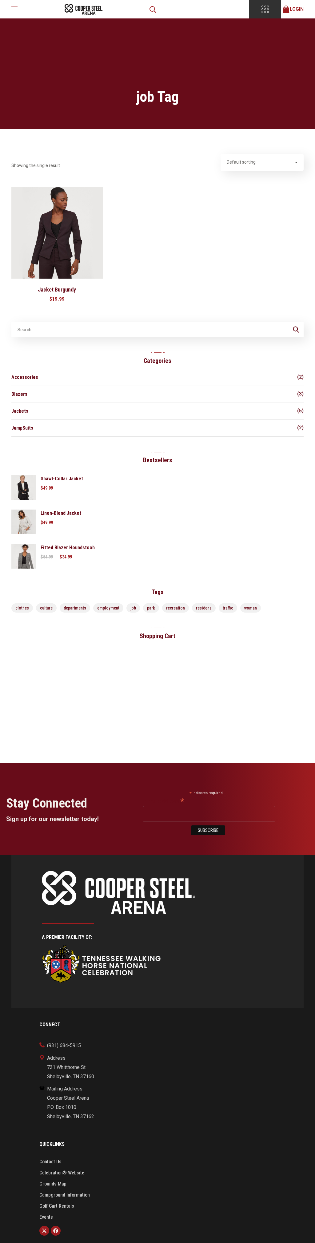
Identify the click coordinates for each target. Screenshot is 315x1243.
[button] (153, 9)
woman (250, 608)
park (151, 608)
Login (297, 9)
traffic (228, 608)
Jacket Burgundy (57, 289)
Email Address (163, 801)
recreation (175, 608)
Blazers (19, 394)
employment (108, 608)
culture (46, 608)
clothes (22, 608)
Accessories (24, 377)
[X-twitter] (44, 1231)
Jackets (19, 411)
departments (75, 608)
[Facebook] (56, 1231)
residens (204, 608)
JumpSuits (22, 428)
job (133, 608)
